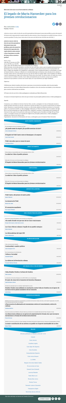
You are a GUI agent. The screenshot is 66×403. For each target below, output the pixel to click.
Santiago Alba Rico (9, 308)
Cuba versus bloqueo (33, 356)
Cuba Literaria (33, 340)
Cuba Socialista (33, 350)
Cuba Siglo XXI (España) (33, 346)
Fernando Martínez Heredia (11, 262)
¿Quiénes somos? (44, 399)
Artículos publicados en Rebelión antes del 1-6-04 (33, 334)
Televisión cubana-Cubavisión (33, 385)
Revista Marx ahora (33, 379)
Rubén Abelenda (8, 229)
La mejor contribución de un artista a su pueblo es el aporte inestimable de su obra (31, 323)
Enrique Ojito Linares (9, 222)
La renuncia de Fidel (11, 201)
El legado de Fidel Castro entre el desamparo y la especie (23, 135)
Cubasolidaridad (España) (33, 353)
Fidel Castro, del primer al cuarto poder (17, 195)
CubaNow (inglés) (33, 343)
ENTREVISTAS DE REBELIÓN (33, 295)
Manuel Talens (8, 326)
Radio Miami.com (33, 375)
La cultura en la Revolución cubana (16, 260)
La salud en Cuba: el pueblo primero (16, 154)
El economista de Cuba (33, 366)
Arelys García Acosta (19, 222)
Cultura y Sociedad (11, 254)
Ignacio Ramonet (8, 197)
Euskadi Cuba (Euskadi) (33, 369)
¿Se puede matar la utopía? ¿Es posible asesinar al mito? (23, 128)
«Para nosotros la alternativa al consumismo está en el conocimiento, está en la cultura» (30, 305)
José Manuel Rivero (9, 143)
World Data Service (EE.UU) (33, 392)
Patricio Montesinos (9, 235)
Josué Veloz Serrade (9, 137)
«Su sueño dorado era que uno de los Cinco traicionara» (23, 220)
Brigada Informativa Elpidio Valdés (33, 363)
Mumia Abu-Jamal (9, 203)
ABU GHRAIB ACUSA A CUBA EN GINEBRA (33, 266)
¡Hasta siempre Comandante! (33, 121)
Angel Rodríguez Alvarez (10, 282)
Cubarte (33, 337)
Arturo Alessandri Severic (10, 130)
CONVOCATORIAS (33, 167)
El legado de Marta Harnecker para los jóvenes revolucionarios (25, 162)
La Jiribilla (33, 359)
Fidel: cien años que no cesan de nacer (17, 141)
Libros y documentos (33, 146)
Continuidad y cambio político (15, 246)
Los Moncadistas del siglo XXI (15, 233)
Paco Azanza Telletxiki (10, 209)
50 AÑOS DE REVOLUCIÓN (33, 238)
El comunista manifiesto (13, 207)
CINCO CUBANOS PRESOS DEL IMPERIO (33, 213)
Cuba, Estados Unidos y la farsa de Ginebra (19, 272)
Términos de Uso (38, 396)
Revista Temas (33, 382)
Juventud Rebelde (33, 372)
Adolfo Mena (8, 292)
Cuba (17, 27)
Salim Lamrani (8, 274)
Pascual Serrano (8, 318)
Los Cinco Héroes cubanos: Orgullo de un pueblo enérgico (23, 227)
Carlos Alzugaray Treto (10, 248)
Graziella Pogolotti (9, 256)
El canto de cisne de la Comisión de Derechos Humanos (23, 280)
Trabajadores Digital (33, 388)
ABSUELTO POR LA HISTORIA (33, 189)
